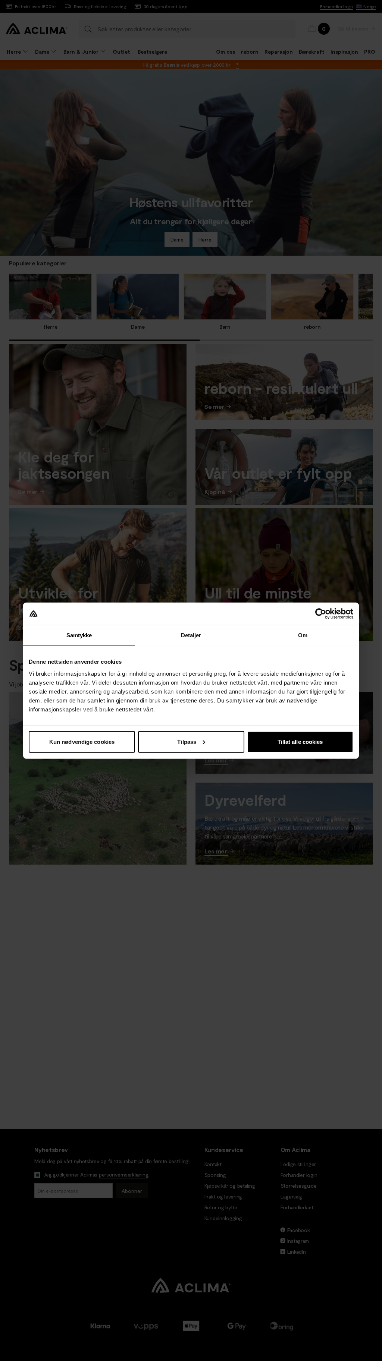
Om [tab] (302, 635)
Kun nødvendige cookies (82, 741)
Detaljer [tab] (191, 635)
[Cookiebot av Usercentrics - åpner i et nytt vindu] (320, 613)
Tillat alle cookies (300, 741)
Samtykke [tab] (79, 635)
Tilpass (186, 741)
